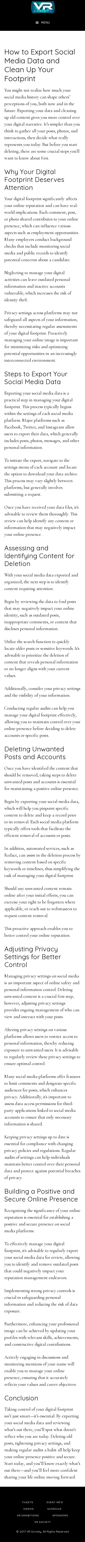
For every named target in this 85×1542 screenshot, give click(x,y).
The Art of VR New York (42, 7)
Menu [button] (45, 22)
